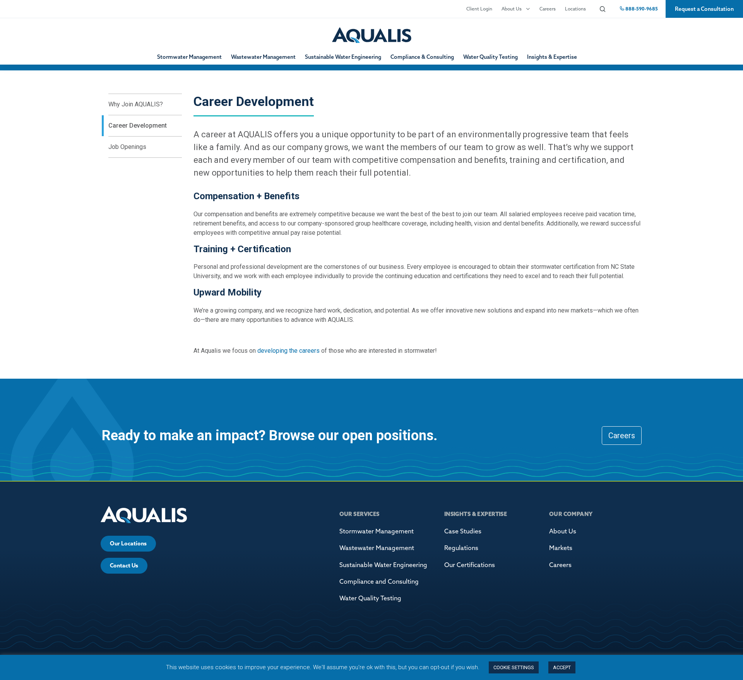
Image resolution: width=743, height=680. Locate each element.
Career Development (137, 125)
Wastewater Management (263, 56)
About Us (512, 9)
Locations (575, 9)
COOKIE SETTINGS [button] (513, 667)
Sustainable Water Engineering (343, 56)
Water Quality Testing (490, 56)
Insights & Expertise (552, 56)
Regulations (461, 548)
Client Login (479, 9)
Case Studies (462, 531)
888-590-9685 (641, 9)
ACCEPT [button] (562, 667)
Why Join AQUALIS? (135, 104)
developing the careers (288, 350)
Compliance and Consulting (379, 581)
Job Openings (127, 146)
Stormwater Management (189, 56)
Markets (560, 548)
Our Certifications (469, 565)
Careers (547, 9)
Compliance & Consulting (422, 56)
